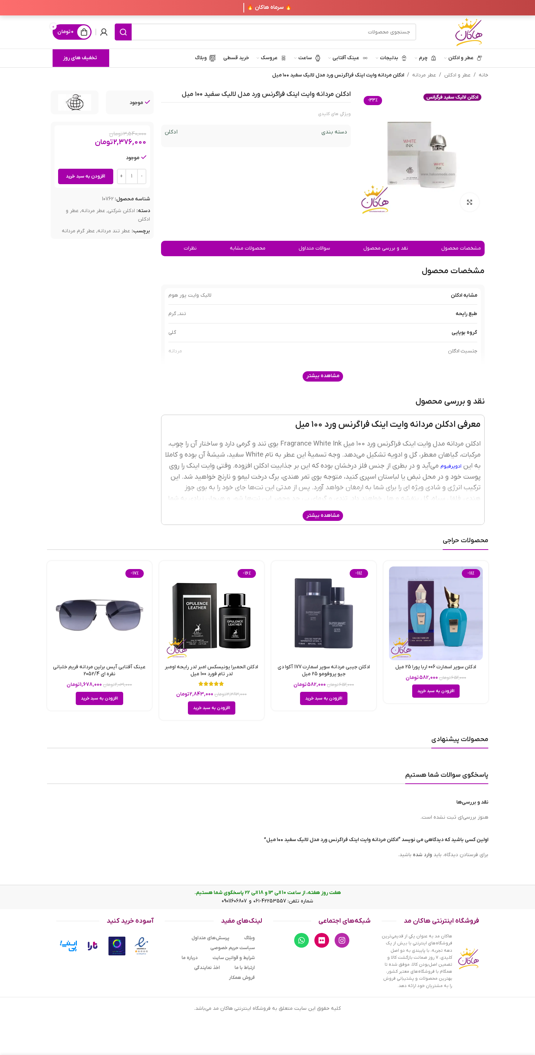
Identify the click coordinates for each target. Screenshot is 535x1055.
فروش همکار (242, 977)
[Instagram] (342, 940)
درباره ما (190, 958)
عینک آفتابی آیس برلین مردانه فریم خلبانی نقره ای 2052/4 (99, 671)
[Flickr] (321, 940)
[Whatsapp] (301, 940)
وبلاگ (249, 938)
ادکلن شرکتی (121, 211)
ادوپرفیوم (451, 466)
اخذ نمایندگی (207, 968)
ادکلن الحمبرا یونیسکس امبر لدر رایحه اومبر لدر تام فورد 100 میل (211, 671)
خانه (483, 75)
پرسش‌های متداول (210, 938)
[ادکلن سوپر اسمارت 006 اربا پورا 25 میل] (436, 613)
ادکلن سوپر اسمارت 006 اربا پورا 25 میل (435, 667)
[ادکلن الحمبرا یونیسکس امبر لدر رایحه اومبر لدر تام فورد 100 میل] (211, 613)
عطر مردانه (424, 75)
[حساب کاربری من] (103, 32)
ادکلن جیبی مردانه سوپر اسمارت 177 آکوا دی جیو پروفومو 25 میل (324, 671)
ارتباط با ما (245, 968)
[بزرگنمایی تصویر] (469, 202)
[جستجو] (123, 32)
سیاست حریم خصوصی (232, 948)
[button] (436, 691)
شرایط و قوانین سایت (234, 958)
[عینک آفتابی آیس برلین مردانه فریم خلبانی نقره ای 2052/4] (99, 613)
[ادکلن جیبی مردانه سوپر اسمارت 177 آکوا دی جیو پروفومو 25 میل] (324, 613)
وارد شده (422, 854)
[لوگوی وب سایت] (469, 31)
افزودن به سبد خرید (85, 176)
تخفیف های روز (80, 57)
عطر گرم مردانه (78, 231)
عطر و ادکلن (457, 75)
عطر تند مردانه (113, 231)
